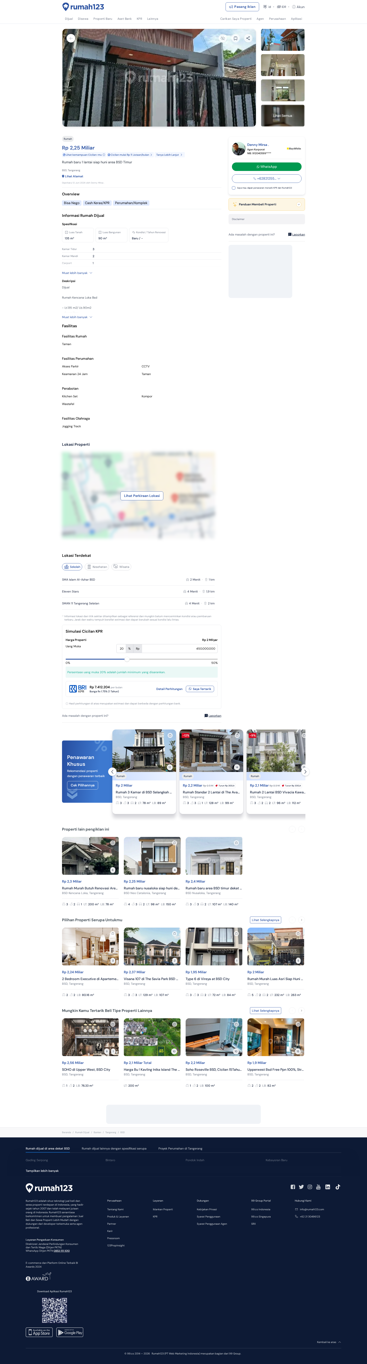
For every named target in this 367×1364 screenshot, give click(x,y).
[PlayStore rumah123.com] (69, 1332)
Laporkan (215, 715)
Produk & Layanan (118, 1216)
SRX (253, 1224)
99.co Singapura (261, 1216)
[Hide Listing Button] (223, 38)
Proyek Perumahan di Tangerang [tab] (180, 1148)
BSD (122, 1132)
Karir (110, 1231)
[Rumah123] (83, 7)
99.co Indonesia (260, 1209)
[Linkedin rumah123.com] (327, 1186)
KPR (155, 1216)
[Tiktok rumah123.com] (338, 1186)
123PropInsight (116, 1245)
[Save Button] (235, 38)
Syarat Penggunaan (208, 1216)
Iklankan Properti (163, 1209)
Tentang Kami (115, 1209)
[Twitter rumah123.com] (301, 1186)
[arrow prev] (112, 771)
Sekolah (75, 567)
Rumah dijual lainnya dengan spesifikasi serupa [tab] (114, 1148)
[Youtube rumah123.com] (318, 1186)
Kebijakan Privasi (207, 1209)
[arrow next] (305, 771)
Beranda (66, 1132)
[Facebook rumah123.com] (292, 1186)
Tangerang (110, 1132)
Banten (97, 1132)
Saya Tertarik (202, 689)
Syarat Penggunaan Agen (212, 1224)
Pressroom (113, 1238)
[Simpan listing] (170, 735)
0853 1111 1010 (62, 1251)
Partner (111, 1224)
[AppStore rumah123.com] (39, 1332)
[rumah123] (49, 1188)
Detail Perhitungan (169, 689)
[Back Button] (71, 38)
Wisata (124, 567)
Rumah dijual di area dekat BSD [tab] (48, 1148)
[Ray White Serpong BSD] (294, 148)
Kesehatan (100, 567)
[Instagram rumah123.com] (309, 1186)
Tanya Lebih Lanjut (167, 155)
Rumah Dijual (82, 1132)
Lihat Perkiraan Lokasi (142, 496)
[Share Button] (248, 38)
